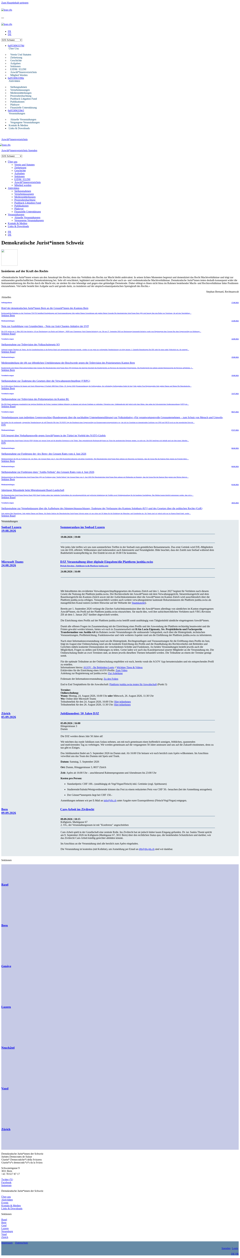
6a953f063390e (16, 78)
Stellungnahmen (18, 87)
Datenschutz (21, 1242)
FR (9, 31)
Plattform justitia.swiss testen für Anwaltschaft (133, 684)
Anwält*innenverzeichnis (23, 72)
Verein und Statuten (20, 54)
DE (9, 34)
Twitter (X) (7, 1179)
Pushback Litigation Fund (23, 98)
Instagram (6, 1185)
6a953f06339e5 (16, 110)
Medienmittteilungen (21, 92)
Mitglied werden (19, 75)
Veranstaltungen (17, 113)
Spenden (32, 150)
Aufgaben (15, 63)
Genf (4, 1225)
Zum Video (121, 670)
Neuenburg (7, 1231)
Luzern (5, 1228)
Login (235, 1248)
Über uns (14, 48)
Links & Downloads (19, 128)
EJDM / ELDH (18, 69)
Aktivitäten (14, 81)
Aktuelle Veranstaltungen (23, 119)
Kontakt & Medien (18, 125)
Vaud (4, 1234)
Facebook (6, 1182)
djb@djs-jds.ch (146, 849)
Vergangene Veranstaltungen (25, 122)
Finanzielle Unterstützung (23, 107)
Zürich (4, 1237)
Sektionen (15, 66)
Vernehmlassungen (20, 90)
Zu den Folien (111, 678)
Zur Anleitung (115, 673)
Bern (3, 1222)
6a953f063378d (16, 45)
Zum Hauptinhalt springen (14, 2)
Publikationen (17, 101)
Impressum (7, 1242)
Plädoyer (14, 104)
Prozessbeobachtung (20, 95)
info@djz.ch (110, 800)
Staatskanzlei (138, 602)
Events (4, 1202)
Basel (4, 1219)
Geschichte (16, 60)
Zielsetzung (16, 57)
